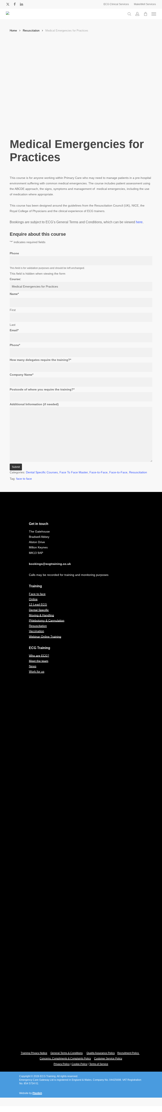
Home (13, 30)
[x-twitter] (7, 4)
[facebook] (15, 4)
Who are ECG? (39, 655)
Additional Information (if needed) (34, 404)
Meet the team (38, 661)
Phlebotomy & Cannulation (46, 620)
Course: (15, 279)
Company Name (21, 374)
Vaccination (36, 631)
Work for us (36, 671)
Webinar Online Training (45, 636)
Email (14, 330)
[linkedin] (21, 4)
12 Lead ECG (38, 604)
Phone (14, 253)
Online (33, 599)
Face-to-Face (98, 472)
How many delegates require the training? (40, 360)
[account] (137, 13)
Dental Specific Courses (42, 472)
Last (12, 324)
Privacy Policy (62, 1064)
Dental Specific (39, 610)
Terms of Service (98, 1064)
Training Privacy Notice (34, 1053)
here (139, 222)
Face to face (37, 594)
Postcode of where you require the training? (42, 389)
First (13, 310)
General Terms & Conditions (66, 1053)
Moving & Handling (41, 615)
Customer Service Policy (108, 1058)
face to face (24, 478)
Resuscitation (31, 30)
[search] (129, 13)
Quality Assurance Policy (100, 1053)
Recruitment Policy (128, 1053)
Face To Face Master (73, 472)
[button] (153, 14)
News (32, 666)
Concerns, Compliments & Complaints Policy (65, 1058)
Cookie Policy (79, 1064)
